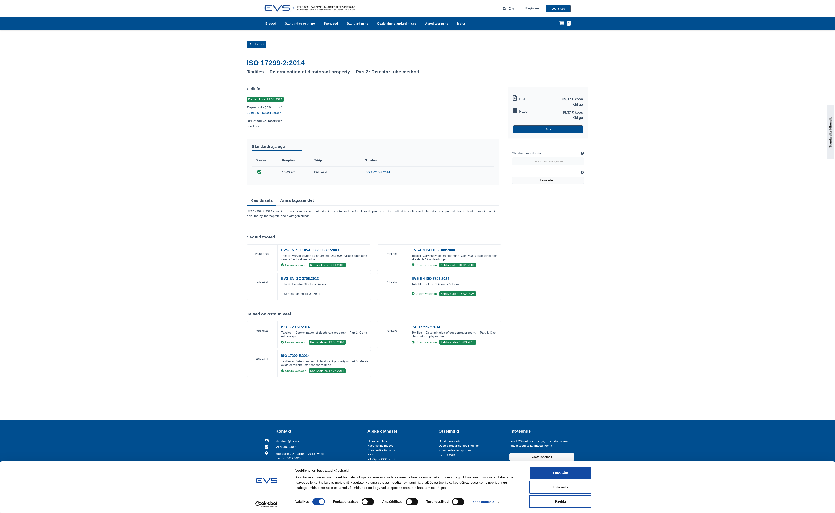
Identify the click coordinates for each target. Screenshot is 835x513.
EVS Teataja (447, 454)
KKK (370, 454)
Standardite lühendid (830, 132)
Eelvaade (547, 180)
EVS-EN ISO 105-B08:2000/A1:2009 (310, 250)
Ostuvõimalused (378, 441)
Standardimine (357, 23)
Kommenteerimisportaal (455, 450)
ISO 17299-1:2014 (295, 327)
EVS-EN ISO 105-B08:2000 (433, 250)
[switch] (368, 501)
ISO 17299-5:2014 (295, 356)
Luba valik (560, 487)
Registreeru (534, 8)
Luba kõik (560, 473)
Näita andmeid (483, 502)
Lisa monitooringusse (548, 161)
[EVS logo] (311, 8)
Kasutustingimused (380, 445)
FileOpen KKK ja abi (381, 459)
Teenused (331, 23)
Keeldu (560, 501)
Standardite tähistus (381, 450)
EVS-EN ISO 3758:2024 (430, 278)
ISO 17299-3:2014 (426, 327)
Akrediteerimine (436, 23)
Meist (461, 23)
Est (505, 8)
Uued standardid (450, 441)
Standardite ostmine (300, 23)
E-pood (270, 23)
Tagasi (259, 44)
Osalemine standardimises (396, 23)
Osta (548, 129)
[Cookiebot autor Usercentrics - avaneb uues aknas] (266, 504)
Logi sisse (558, 8)
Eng (511, 8)
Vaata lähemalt (542, 457)
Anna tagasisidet (297, 200)
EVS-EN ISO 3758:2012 (300, 278)
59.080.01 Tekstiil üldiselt (264, 113)
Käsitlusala (261, 200)
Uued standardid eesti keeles (459, 445)
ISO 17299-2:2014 (377, 172)
